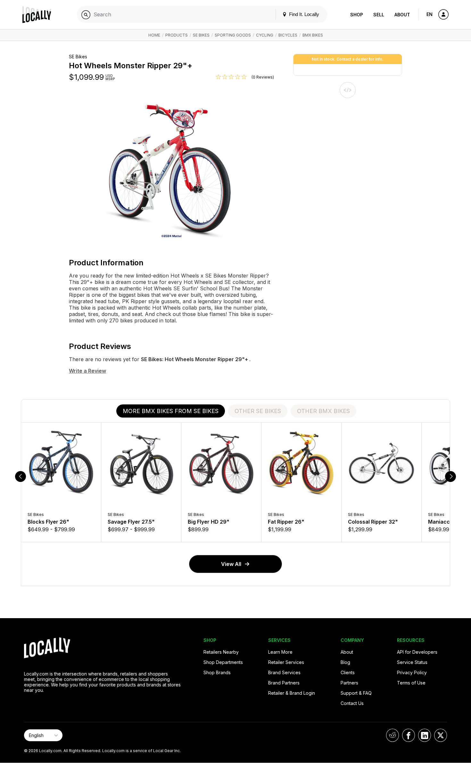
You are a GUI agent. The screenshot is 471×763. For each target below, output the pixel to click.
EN (429, 14)
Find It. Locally (303, 14)
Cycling (264, 35)
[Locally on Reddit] (392, 735)
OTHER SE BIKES (258, 411)
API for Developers (417, 652)
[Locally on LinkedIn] (424, 735)
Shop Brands (217, 672)
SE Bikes (201, 35)
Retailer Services (286, 662)
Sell (378, 14)
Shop (356, 14)
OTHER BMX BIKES (323, 411)
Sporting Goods (233, 35)
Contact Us (352, 703)
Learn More (280, 652)
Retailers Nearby (221, 652)
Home (154, 35)
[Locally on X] (440, 735)
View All (231, 564)
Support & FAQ (356, 693)
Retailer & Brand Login (291, 693)
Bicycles (287, 35)
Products (176, 35)
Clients (348, 672)
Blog (345, 662)
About (402, 14)
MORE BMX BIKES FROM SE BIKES (171, 411)
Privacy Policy (412, 672)
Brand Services (284, 672)
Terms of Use (411, 682)
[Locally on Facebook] (408, 735)
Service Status (412, 662)
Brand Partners (284, 682)
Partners (349, 682)
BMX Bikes (312, 35)
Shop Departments (223, 662)
